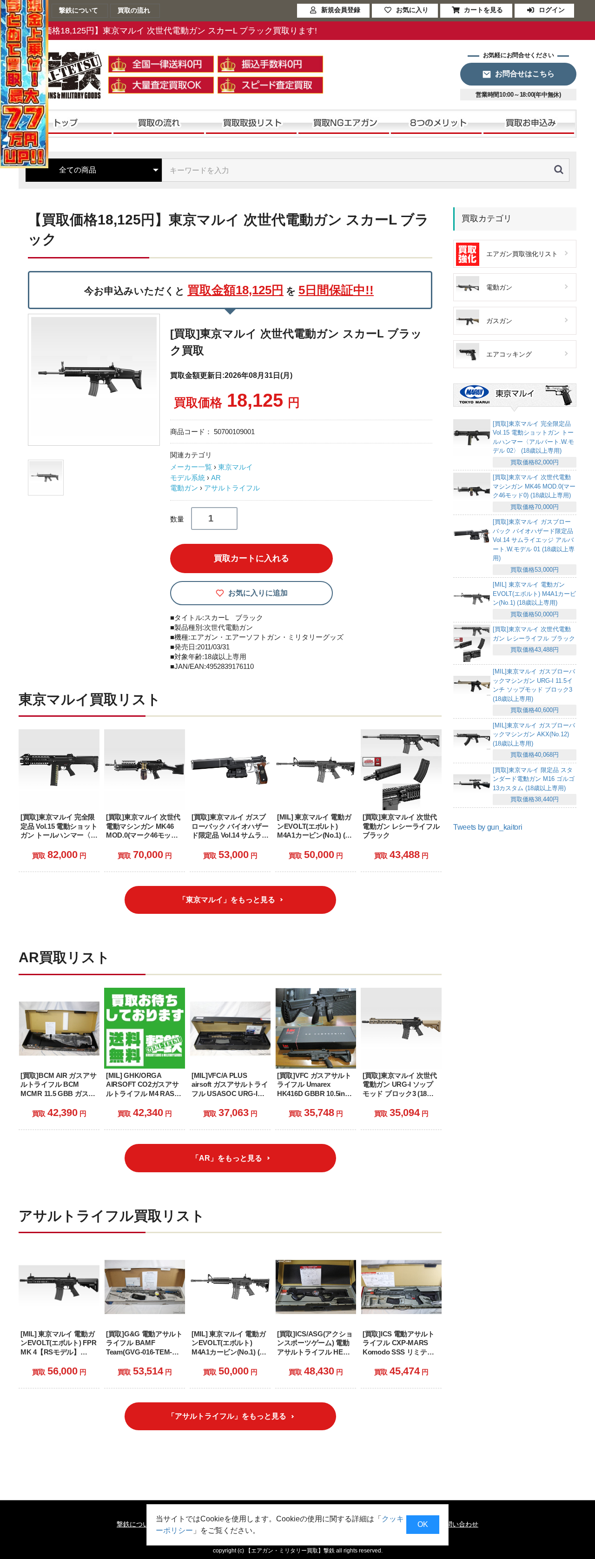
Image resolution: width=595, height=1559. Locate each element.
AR (216, 478)
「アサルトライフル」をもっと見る (226, 1416)
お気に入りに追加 (258, 593)
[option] (95, 380)
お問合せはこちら (525, 74)
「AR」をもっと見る (227, 1158)
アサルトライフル (232, 488)
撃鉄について (136, 1524)
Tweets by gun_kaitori (487, 827)
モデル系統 (187, 478)
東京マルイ (235, 467)
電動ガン (184, 488)
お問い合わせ (458, 1524)
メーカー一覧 (191, 467)
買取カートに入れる (251, 558)
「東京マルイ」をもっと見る (226, 900)
